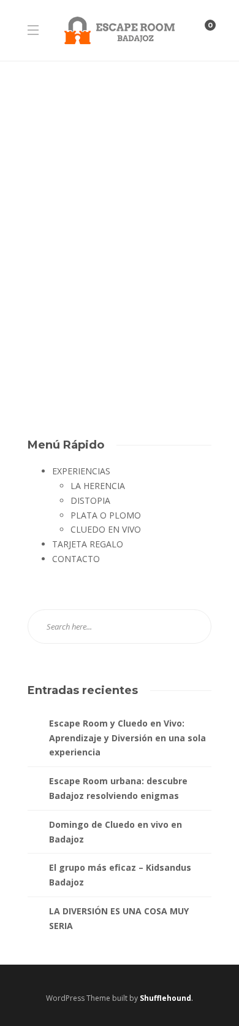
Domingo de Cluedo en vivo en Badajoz (115, 832)
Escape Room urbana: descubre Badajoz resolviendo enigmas (118, 788)
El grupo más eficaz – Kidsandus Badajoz (120, 875)
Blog (41, 218)
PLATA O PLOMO (105, 515)
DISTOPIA (90, 500)
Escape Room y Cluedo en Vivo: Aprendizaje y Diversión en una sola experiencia (127, 737)
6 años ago (111, 342)
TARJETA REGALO (87, 544)
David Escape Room (59, 342)
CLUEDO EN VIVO (105, 529)
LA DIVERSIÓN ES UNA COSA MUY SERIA (119, 918)
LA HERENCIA (97, 486)
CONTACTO (76, 559)
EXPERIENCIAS (81, 471)
